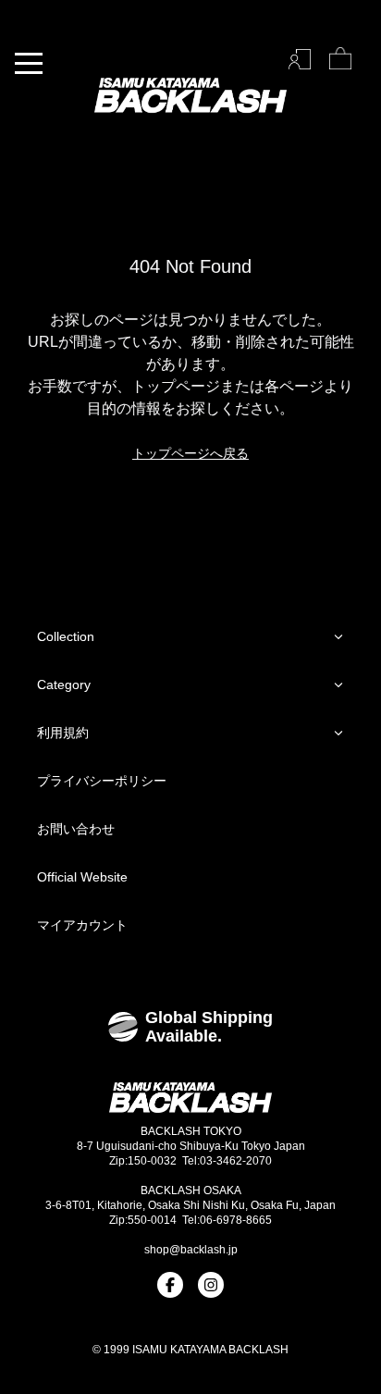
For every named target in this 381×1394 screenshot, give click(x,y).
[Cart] (340, 59)
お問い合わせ (76, 828)
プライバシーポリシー (101, 780)
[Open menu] (29, 63)
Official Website (82, 877)
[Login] (300, 59)
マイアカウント (82, 925)
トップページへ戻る (190, 453)
